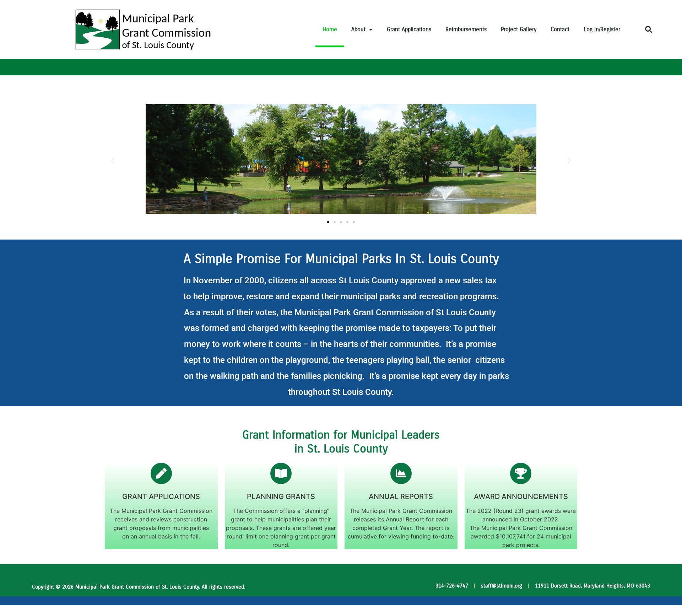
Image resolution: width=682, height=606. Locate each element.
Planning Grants (281, 496)
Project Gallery (518, 29)
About (358, 29)
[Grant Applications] (161, 473)
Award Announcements (521, 496)
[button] (649, 29)
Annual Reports (401, 496)
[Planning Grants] (281, 473)
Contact (560, 29)
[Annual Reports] (401, 473)
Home (330, 29)
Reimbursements (466, 29)
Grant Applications (409, 29)
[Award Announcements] (520, 473)
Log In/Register (602, 29)
